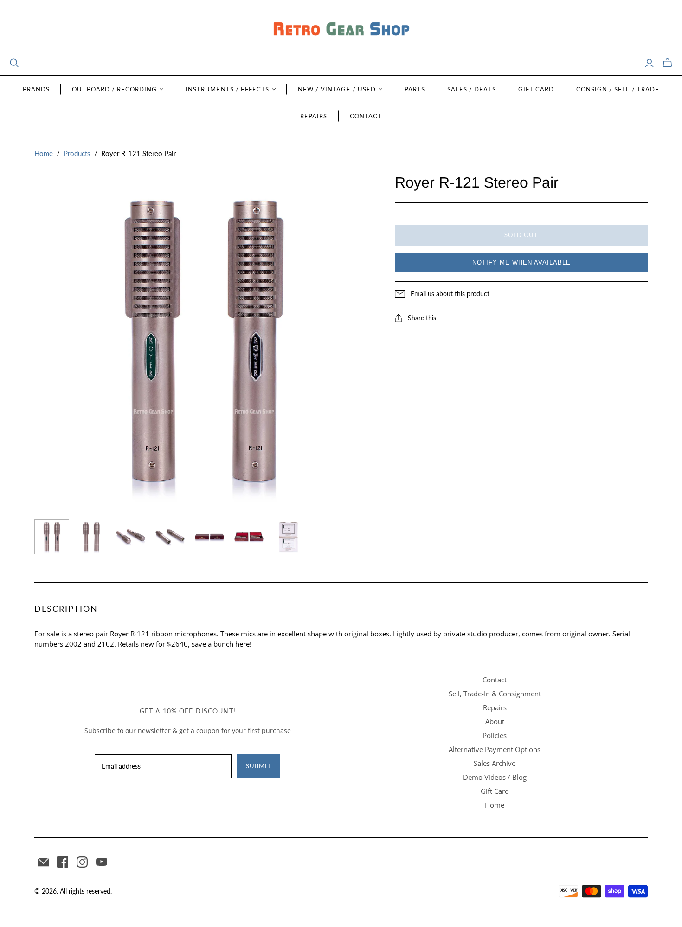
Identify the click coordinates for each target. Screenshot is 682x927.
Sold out (521, 235)
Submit (258, 766)
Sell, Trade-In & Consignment (495, 693)
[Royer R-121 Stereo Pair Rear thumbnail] (91, 536)
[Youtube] (101, 862)
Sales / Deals (471, 89)
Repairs (313, 116)
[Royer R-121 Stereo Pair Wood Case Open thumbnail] (249, 537)
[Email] (43, 862)
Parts (415, 89)
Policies (495, 735)
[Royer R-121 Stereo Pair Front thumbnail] (51, 536)
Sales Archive (494, 763)
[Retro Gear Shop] (341, 29)
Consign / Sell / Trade (617, 89)
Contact (366, 116)
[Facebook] (62, 862)
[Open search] (14, 63)
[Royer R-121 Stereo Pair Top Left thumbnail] (130, 536)
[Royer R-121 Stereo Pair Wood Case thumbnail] (209, 537)
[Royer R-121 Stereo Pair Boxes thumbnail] (288, 536)
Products (77, 153)
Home (43, 153)
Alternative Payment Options (494, 749)
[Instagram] (82, 862)
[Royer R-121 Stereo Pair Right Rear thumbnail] (170, 536)
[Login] (649, 63)
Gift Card (536, 89)
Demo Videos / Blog (495, 777)
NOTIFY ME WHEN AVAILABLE (521, 262)
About (494, 721)
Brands (36, 89)
